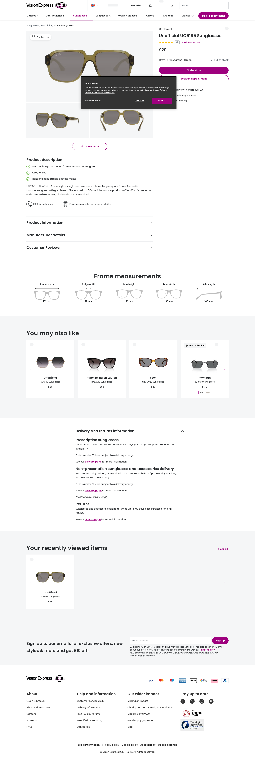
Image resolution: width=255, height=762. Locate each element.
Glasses (31, 15)
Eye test (168, 15)
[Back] (30, 368)
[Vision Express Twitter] (192, 701)
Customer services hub (90, 701)
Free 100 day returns (88, 714)
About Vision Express (38, 707)
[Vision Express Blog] (211, 701)
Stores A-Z (32, 720)
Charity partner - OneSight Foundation (150, 707)
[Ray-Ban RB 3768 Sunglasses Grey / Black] (201, 392)
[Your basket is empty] (172, 5)
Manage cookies (93, 100)
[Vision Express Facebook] (182, 701)
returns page (93, 519)
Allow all (162, 100)
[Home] (46, 5)
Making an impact (138, 701)
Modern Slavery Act (139, 714)
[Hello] (115, 5)
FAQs (29, 727)
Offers (150, 15)
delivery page (93, 461)
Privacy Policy (207, 649)
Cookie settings (167, 745)
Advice (186, 15)
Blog (130, 727)
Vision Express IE (35, 701)
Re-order (136, 5)
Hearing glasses (127, 15)
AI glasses (102, 15)
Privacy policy (110, 745)
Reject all (139, 100)
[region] (128, 92)
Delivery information (88, 707)
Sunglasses (80, 15)
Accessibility (148, 745)
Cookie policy (129, 745)
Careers (31, 714)
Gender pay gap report (141, 720)
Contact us (83, 727)
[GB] (96, 5)
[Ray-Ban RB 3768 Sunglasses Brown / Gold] (208, 392)
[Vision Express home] (48, 678)
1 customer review (190, 42)
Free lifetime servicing (89, 720)
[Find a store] (150, 5)
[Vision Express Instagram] (201, 701)
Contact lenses (54, 15)
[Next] (224, 368)
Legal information (89, 745)
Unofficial (46, 25)
